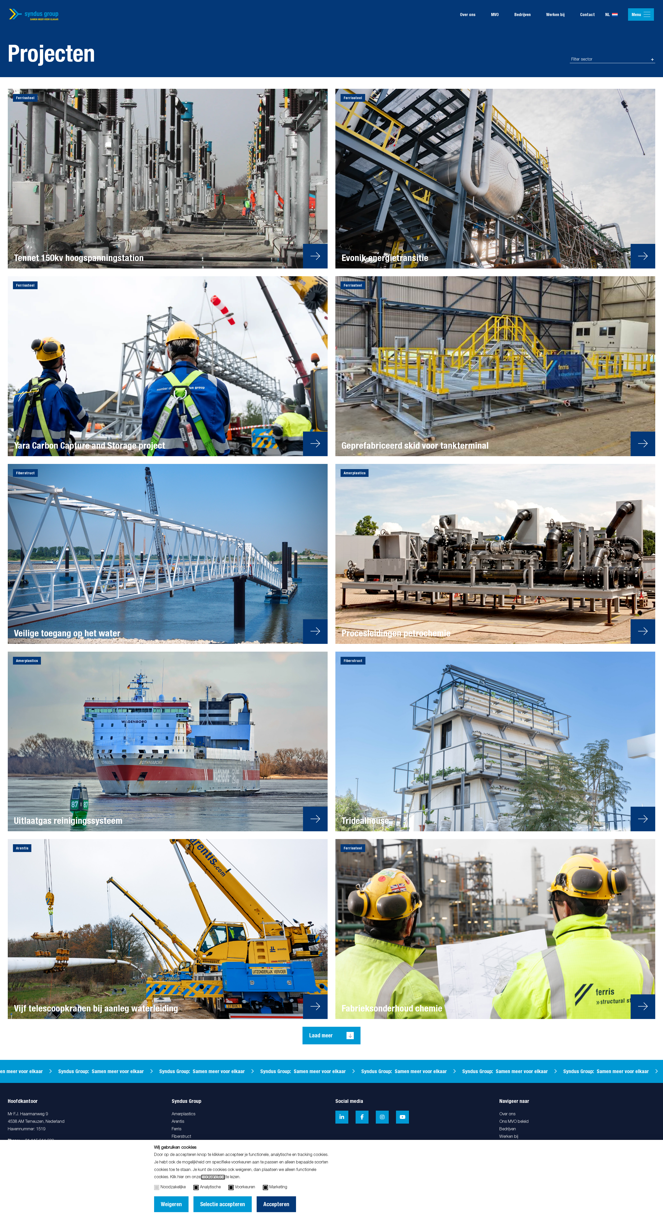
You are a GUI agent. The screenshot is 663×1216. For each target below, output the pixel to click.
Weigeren (171, 1204)
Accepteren (276, 1204)
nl (607, 14)
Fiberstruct (181, 1137)
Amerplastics (183, 1114)
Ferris (176, 1129)
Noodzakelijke (173, 1187)
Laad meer (321, 1035)
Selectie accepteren (222, 1204)
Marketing (278, 1187)
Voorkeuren (245, 1187)
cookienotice (213, 1177)
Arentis (178, 1122)
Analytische (210, 1187)
